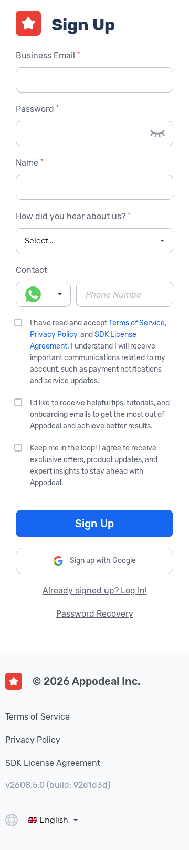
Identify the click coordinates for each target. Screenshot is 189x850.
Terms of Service (137, 323)
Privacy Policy (32, 740)
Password (36, 109)
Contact (31, 270)
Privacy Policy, (54, 334)
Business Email (47, 55)
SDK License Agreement (52, 763)
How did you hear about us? (72, 216)
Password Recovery (94, 614)
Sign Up (94, 523)
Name (28, 163)
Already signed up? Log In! (95, 591)
